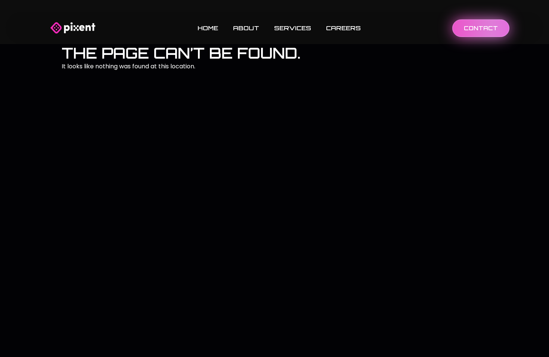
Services (292, 28)
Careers (343, 28)
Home (208, 28)
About (246, 28)
